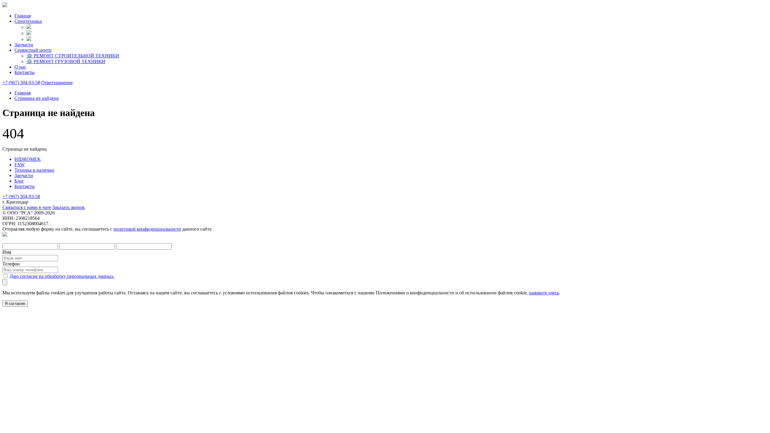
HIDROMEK (27, 159)
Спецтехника (28, 21)
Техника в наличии (34, 170)
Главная (22, 15)
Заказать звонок (68, 207)
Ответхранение (57, 82)
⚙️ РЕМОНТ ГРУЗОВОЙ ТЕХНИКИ (65, 61)
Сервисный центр (32, 50)
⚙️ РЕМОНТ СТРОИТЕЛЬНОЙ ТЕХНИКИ (72, 55)
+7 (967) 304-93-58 (21, 82)
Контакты (24, 72)
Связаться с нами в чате (26, 207)
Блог (19, 180)
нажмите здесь (544, 292)
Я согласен (15, 303)
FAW (19, 164)
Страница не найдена (36, 98)
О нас (20, 66)
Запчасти (23, 44)
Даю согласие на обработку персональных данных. (62, 276)
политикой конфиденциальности (147, 229)
